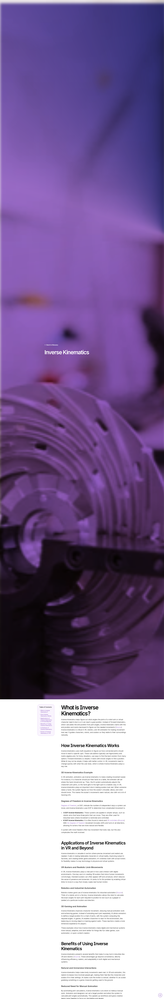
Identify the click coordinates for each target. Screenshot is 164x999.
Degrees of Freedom (69, 805)
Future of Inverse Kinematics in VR (46, 732)
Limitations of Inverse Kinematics (46, 728)
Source (118, 727)
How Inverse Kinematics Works (46, 715)
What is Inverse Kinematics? (45, 711)
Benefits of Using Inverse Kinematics (46, 724)
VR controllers (112, 820)
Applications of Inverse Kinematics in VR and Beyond (46, 720)
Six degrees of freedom (76, 823)
